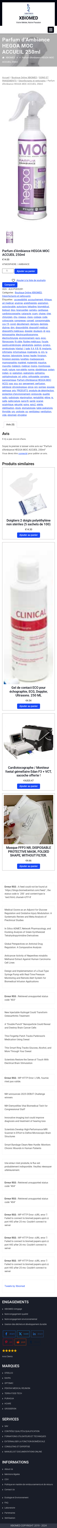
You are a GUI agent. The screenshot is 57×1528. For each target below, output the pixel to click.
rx (52, 397)
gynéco (46, 345)
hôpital (19, 348)
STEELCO (9, 1373)
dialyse (6, 327)
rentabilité (38, 397)
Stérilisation (10, 1518)
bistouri (6, 310)
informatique (19, 352)
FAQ (6, 1502)
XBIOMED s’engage (13, 1309)
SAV (6, 1426)
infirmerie (7, 352)
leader (33, 355)
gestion (38, 345)
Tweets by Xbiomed (15, 1286)
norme (31, 369)
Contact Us (10, 1489)
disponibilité (21, 327)
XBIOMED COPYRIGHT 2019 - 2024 (28, 1525)
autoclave (22, 306)
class (30, 317)
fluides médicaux (32, 341)
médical (25, 366)
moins (34, 366)
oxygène (44, 376)
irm (42, 352)
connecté (22, 453)
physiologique (19, 387)
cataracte (26, 313)
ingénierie (32, 352)
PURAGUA (9, 1398)
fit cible (18, 341)
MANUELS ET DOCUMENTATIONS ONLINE (23, 1451)
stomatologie (28, 408)
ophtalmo (40, 373)
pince (30, 387)
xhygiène (22, 415)
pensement (28, 383)
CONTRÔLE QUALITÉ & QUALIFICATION (22, 1431)
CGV (7, 1479)
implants (46, 348)
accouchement (35, 299)
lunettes (24, 359)
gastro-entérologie (11, 345)
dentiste (44, 324)
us (26, 411)
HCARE (8, 1403)
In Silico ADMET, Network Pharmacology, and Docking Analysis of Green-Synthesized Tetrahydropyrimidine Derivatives (28, 932)
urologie (20, 411)
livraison (41, 355)
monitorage (44, 366)
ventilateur (34, 411)
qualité (46, 394)
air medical (8, 303)
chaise (42, 313)
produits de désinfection (41, 390)
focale (45, 341)
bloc (13, 310)
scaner (39, 401)
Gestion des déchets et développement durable (26, 1324)
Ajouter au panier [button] (28, 535)
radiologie (13, 397)
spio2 (33, 404)
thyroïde (6, 411)
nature (11, 369)
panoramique (9, 380)
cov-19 (5, 324)
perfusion (40, 383)
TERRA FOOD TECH (13, 1393)
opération (17, 373)
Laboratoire (10, 1508)
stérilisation (8, 408)
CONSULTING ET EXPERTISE (17, 1446)
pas (11, 383)
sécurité (18, 404)
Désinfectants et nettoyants (32, 80)
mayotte (6, 366)
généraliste (27, 345)
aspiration (43, 303)
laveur (26, 355)
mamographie (9, 362)
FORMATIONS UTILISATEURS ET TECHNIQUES (25, 1436)
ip (39, 352)
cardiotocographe (11, 313)
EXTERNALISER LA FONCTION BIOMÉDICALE (25, 1441)
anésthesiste (30, 303)
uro (13, 411)
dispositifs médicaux (13, 331)
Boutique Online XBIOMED (24, 77)
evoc (43, 338)
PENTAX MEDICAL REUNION (17, 1388)
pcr (20, 383)
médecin (16, 366)
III (40, 348)
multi (4, 369)
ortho (24, 376)
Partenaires (10, 1513)
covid (13, 324)
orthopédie (33, 376)
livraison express (10, 359)
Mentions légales (12, 1474)
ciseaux (22, 317)
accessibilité (20, 299)
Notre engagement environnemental (21, 1319)
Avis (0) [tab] (10, 424)
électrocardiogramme (27, 334)
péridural (6, 387)
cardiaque (43, 310)
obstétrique (41, 369)
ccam (35, 313)
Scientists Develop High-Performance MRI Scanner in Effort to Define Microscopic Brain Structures (28, 1133)
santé (32, 401)
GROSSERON (10, 1408)
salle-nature (14, 401)
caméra (33, 310)
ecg (48, 331)
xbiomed (11, 415)
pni (36, 387)
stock (18, 408)
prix (14, 390)
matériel (22, 362)
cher (48, 313)
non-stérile (21, 369)
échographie (8, 334)
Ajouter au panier (26, 271)
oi (10, 373)
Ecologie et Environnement (16, 1497)
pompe (42, 387)
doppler (28, 331)
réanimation (26, 397)
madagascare (37, 359)
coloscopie (7, 320)
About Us (9, 1469)
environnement (26, 338)
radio (4, 397)
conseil (30, 320)
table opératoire (44, 408)
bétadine (32, 306)
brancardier (22, 310)
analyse (19, 303)
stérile (40, 404)
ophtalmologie (9, 376)
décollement (23, 324)
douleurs (37, 331)
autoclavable (8, 306)
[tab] (51, 30)
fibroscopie (8, 341)
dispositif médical (38, 327)
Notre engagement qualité (16, 1314)
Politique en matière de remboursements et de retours (29, 1484)
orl (19, 376)
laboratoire (16, 355)
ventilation (45, 411)
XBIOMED (28, 18)
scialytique (7, 404)
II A (32, 348)
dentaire (34, 324)
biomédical (43, 306)
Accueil (6, 77)
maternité (32, 362)
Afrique (48, 299)
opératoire (28, 373)
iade (27, 348)
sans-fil (24, 401)
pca (16, 383)
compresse (20, 320)
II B (36, 348)
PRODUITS (22, 390)
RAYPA (8, 1378)
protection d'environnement (16, 394)
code (44, 317)
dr (44, 331)
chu (15, 317)
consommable (42, 320)
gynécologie (8, 348)
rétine (47, 397)
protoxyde (36, 394)
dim (12, 327)
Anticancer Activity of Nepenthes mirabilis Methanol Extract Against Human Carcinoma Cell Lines (28, 959)
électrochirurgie (10, 338)
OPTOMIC (9, 1383)
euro (37, 338)
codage (37, 317)
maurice (42, 362)
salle (4, 401)
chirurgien (7, 317)
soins (26, 404)
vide (4, 415)
